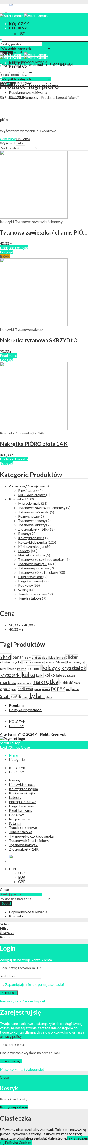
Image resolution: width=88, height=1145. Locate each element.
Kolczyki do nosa (31, 538)
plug (13, 689)
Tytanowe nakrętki (29, 329)
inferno (21, 668)
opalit (5, 688)
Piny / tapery (28, 490)
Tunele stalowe (29, 598)
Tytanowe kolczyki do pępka (40, 559)
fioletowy (60, 662)
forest (3, 668)
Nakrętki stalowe (31, 555)
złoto (49, 696)
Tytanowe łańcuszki (33, 512)
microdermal (24, 682)
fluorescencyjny (75, 662)
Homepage (31, 97)
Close (25, 747)
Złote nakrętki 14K (30, 433)
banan (18, 657)
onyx (77, 683)
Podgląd (6, 252)
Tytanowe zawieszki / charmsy (39, 221)
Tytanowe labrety (32, 525)
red (68, 689)
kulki (39, 675)
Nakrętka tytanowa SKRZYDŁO (39, 340)
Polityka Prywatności (25, 709)
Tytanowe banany (32, 520)
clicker (72, 657)
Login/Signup (10, 747)
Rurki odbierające (32, 494)
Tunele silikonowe (32, 594)
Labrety (24, 551)
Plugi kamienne (30, 581)
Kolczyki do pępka (32, 542)
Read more (8, 355)
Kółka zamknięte (31, 546)
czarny (27, 662)
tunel (25, 696)
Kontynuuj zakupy (14, 1107)
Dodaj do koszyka (14, 247)
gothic (12, 668)
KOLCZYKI (18, 721)
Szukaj (6, 903)
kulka (28, 674)
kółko (49, 675)
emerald (50, 662)
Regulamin (17, 705)
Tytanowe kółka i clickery (38, 572)
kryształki (10, 675)
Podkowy (25, 585)
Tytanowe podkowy (33, 568)
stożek (16, 697)
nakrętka (45, 681)
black (45, 657)
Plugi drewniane (30, 576)
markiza (8, 682)
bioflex (36, 657)
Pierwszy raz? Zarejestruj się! (22, 1001)
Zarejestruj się (11, 1061)
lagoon (71, 675)
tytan (37, 695)
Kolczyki (7, 221)
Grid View (8, 138)
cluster (5, 662)
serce (75, 689)
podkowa (25, 689)
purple (46, 689)
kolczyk (51, 667)
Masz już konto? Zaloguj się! (22, 1069)
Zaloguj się (9, 992)
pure (37, 689)
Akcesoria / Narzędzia (26, 486)
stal (5, 695)
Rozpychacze (28, 516)
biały (28, 657)
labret (61, 675)
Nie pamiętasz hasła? (48, 984)
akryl (5, 657)
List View (23, 138)
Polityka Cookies (18, 1142)
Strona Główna (11, 97)
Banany (24, 533)
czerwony (38, 662)
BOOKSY (16, 726)
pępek (58, 688)
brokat (61, 657)
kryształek (73, 667)
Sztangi (24, 589)
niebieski (66, 682)
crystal (16, 662)
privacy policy (10, 1036)
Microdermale (29, 503)
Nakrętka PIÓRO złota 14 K (34, 443)
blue (52, 657)
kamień (33, 668)
